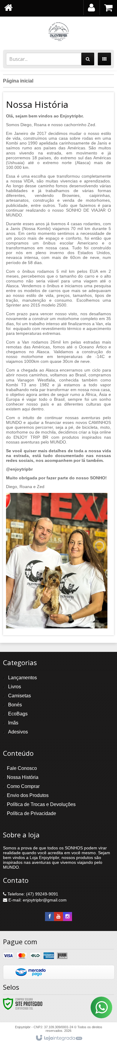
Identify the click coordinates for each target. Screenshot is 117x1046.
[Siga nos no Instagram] (67, 916)
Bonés (15, 704)
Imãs (13, 722)
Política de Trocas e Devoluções (41, 804)
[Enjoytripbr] (58, 32)
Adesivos (18, 731)
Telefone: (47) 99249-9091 (32, 894)
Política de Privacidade (31, 813)
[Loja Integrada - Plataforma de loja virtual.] (58, 1038)
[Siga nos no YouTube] (58, 916)
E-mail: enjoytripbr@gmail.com (37, 900)
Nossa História (22, 777)
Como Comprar (23, 786)
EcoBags (18, 713)
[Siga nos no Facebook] (49, 916)
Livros (14, 686)
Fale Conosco (22, 768)
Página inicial (18, 80)
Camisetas (19, 695)
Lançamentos (22, 677)
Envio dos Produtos (28, 795)
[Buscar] (87, 59)
